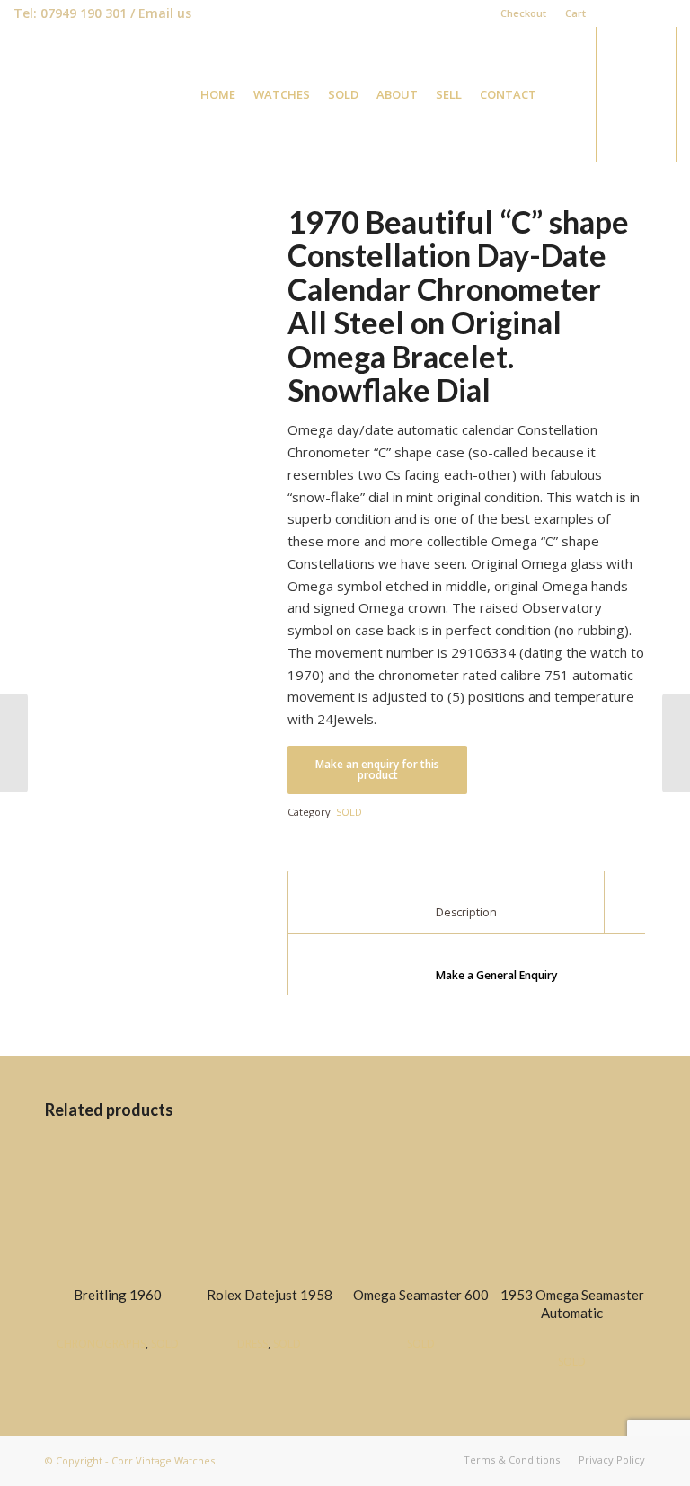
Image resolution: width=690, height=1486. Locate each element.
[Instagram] (663, 13)
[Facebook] (609, 13)
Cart (575, 13)
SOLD (349, 811)
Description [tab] (446, 912)
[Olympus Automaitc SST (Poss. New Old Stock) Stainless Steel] (14, 743)
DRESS (252, 1343)
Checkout (523, 13)
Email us (164, 13)
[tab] (478, 964)
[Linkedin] (636, 13)
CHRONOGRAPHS (101, 1343)
